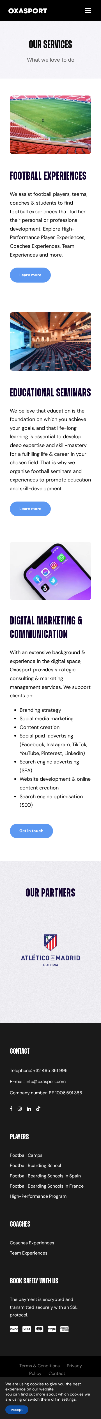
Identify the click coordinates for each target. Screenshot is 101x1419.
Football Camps (26, 1155)
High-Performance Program (38, 1196)
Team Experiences (28, 1253)
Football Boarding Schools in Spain (45, 1176)
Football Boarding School (35, 1165)
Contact (57, 1373)
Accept (17, 1409)
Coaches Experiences (32, 1243)
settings (68, 1399)
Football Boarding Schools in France (47, 1186)
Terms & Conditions (39, 1366)
